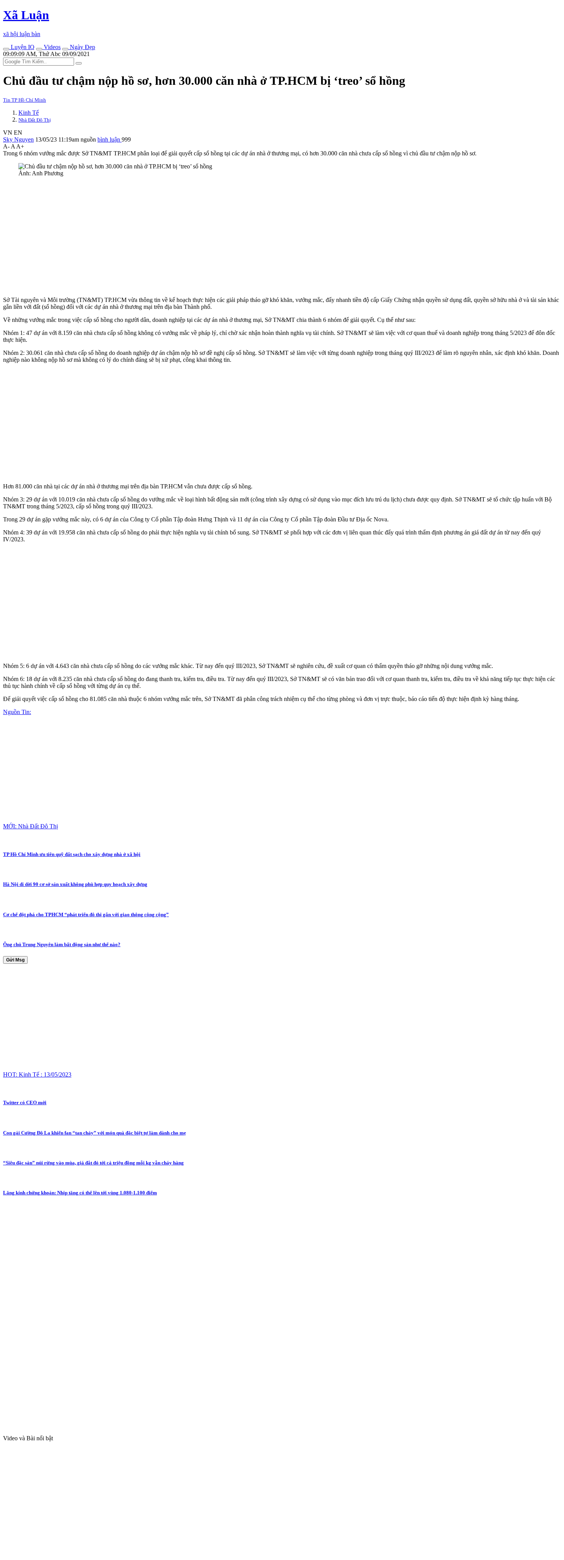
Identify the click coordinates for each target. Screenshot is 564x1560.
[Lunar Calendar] (65, 49)
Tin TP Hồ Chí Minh (24, 100)
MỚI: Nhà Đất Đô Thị (30, 826)
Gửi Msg (15, 960)
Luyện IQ (22, 47)
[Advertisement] (233, 236)
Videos (51, 47)
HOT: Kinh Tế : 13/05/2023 (37, 1074)
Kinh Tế (28, 112)
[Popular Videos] (39, 49)
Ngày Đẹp (81, 47)
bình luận (109, 139)
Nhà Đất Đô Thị (34, 120)
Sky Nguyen (18, 139)
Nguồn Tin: (17, 712)
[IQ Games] (6, 49)
